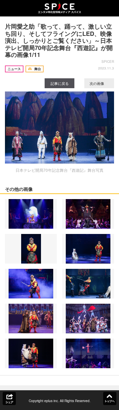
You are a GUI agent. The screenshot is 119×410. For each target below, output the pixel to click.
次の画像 (97, 83)
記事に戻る (60, 83)
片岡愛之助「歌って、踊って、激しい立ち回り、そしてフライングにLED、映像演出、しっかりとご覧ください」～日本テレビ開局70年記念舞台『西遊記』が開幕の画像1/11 (59, 40)
